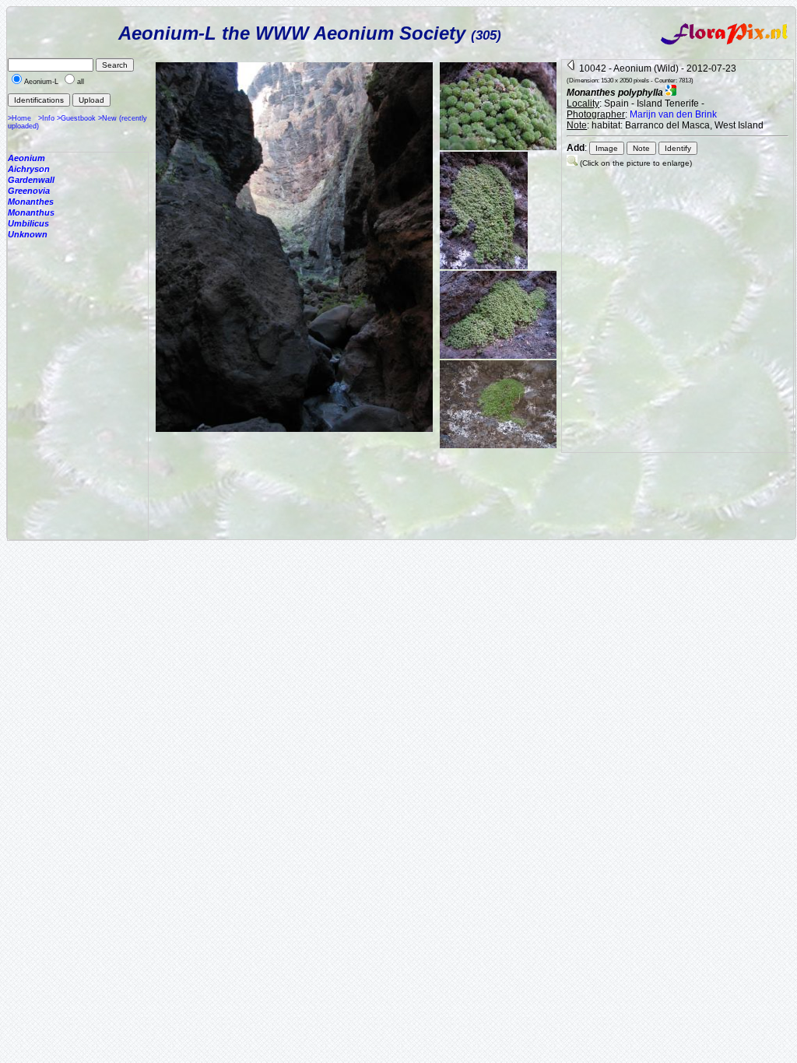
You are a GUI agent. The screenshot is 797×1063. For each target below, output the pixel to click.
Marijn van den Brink (673, 114)
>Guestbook (76, 118)
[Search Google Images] (670, 92)
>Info (46, 118)
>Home (19, 118)
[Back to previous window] (572, 68)
